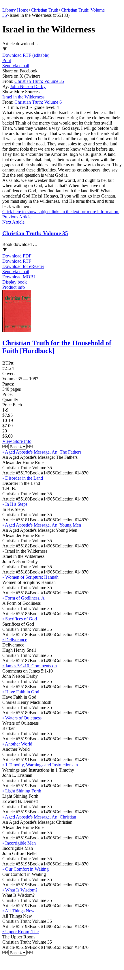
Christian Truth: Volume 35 (39, 81)
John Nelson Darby (28, 86)
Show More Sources (21, 91)
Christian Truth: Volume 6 (38, 102)
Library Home (15, 10)
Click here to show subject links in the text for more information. (60, 211)
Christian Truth (44, 10)
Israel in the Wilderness (23, 96)
